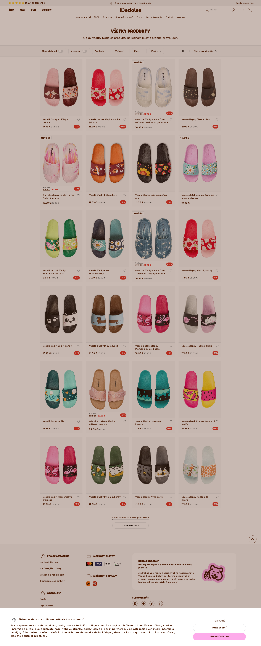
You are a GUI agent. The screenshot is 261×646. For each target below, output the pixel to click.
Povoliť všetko (219, 636)
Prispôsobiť (219, 627)
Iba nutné (219, 620)
